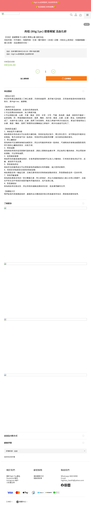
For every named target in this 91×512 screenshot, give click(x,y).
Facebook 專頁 (12, 478)
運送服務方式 (39, 476)
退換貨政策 (38, 478)
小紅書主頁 (10, 482)
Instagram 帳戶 (12, 480)
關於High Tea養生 (13, 476)
